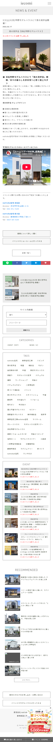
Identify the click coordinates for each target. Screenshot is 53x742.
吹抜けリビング (37, 434)
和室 (22, 365)
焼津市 (43, 414)
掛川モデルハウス (14, 395)
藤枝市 (10, 400)
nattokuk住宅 (13, 453)
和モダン (10, 404)
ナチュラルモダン (14, 385)
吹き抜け (22, 404)
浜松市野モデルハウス (16, 429)
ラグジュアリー (27, 449)
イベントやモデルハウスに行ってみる (26, 703)
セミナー (32, 409)
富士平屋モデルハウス (16, 409)
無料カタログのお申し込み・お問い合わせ (26, 695)
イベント (27, 390)
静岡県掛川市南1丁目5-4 (20, 217)
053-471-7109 (13, 209)
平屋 (44, 395)
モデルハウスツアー (28, 439)
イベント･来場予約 (41, 739)
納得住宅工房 (27, 360)
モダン (41, 365)
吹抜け (34, 380)
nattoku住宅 (12, 360)
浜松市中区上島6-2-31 (20, 206)
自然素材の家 (12, 370)
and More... (26, 680)
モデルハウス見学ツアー (33, 424)
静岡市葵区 (11, 449)
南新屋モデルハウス (15, 414)
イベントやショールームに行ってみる (27, 241)
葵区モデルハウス (37, 370)
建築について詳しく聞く (27, 233)
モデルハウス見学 (24, 375)
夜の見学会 (11, 365)
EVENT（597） (14, 345)
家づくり (40, 449)
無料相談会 (32, 414)
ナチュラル (40, 375)
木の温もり (21, 400)
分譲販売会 (30, 444)
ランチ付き (27, 453)
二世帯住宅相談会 (14, 444)
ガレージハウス (13, 424)
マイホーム (37, 419)
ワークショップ (21, 380)
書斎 (9, 380)
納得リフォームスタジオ (17, 434)
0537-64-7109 (13, 220)
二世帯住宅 (30, 385)
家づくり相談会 (13, 390)
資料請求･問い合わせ (14, 739)
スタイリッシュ (32, 395)
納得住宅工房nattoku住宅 (17, 419)
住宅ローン (11, 439)
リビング (40, 360)
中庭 (24, 370)
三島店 (43, 439)
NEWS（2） (34, 345)
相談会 (31, 365)
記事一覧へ (26, 253)
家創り (10, 375)
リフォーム (34, 400)
